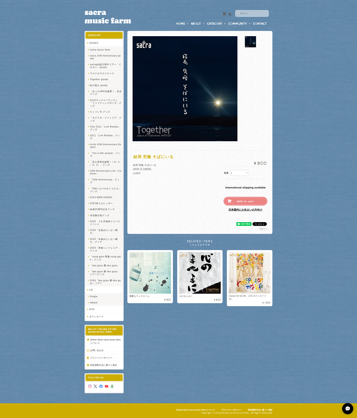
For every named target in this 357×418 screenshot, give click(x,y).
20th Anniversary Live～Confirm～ (105, 172)
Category (214, 24)
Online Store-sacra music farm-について (105, 341)
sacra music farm (100, 49)
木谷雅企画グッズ (99, 215)
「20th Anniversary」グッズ (105, 181)
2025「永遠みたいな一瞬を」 (104, 231)
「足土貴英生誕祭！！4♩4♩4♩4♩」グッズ (105, 163)
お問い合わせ (97, 350)
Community (237, 24)
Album (93, 302)
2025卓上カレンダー (101, 203)
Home (180, 24)
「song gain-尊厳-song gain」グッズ (105, 258)
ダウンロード (96, 316)
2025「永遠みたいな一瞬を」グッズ (104, 240)
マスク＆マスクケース (102, 73)
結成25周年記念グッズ (102, 209)
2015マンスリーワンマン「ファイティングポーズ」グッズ (105, 103)
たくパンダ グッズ (100, 112)
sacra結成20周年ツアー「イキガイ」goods (105, 65)
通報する (263, 229)
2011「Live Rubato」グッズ (105, 136)
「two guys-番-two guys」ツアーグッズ (105, 272)
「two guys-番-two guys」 (105, 265)
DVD (92, 309)
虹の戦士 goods (99, 85)
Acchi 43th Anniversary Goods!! (105, 145)
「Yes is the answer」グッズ (105, 154)
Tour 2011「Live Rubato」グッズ (105, 128)
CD (91, 290)
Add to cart (245, 201)
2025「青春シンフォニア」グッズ (105, 249)
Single (94, 296)
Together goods (99, 79)
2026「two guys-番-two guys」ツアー (105, 281)
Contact (260, 24)
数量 (226, 173)
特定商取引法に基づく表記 (103, 365)
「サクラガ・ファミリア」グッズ (105, 119)
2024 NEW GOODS (101, 197)
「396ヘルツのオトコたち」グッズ (105, 190)
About (196, 24)
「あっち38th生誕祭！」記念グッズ (106, 92)
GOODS (93, 43)
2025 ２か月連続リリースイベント (105, 222)
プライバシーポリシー (101, 358)
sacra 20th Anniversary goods (105, 57)
